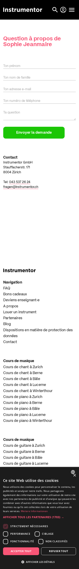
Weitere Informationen (34, 511)
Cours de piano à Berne (22, 403)
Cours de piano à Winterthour (27, 421)
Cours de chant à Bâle (21, 379)
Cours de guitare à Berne (24, 452)
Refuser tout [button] (58, 551)
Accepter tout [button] (21, 551)
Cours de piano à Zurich (22, 397)
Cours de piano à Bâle (21, 409)
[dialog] (39, 518)
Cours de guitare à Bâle (22, 458)
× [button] (74, 475)
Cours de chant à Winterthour (27, 391)
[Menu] (72, 10)
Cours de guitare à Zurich (24, 446)
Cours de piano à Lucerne (24, 415)
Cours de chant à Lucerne (24, 385)
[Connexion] (64, 10)
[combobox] (73, 472)
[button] (39, 517)
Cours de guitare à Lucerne (25, 464)
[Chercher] (55, 10)
